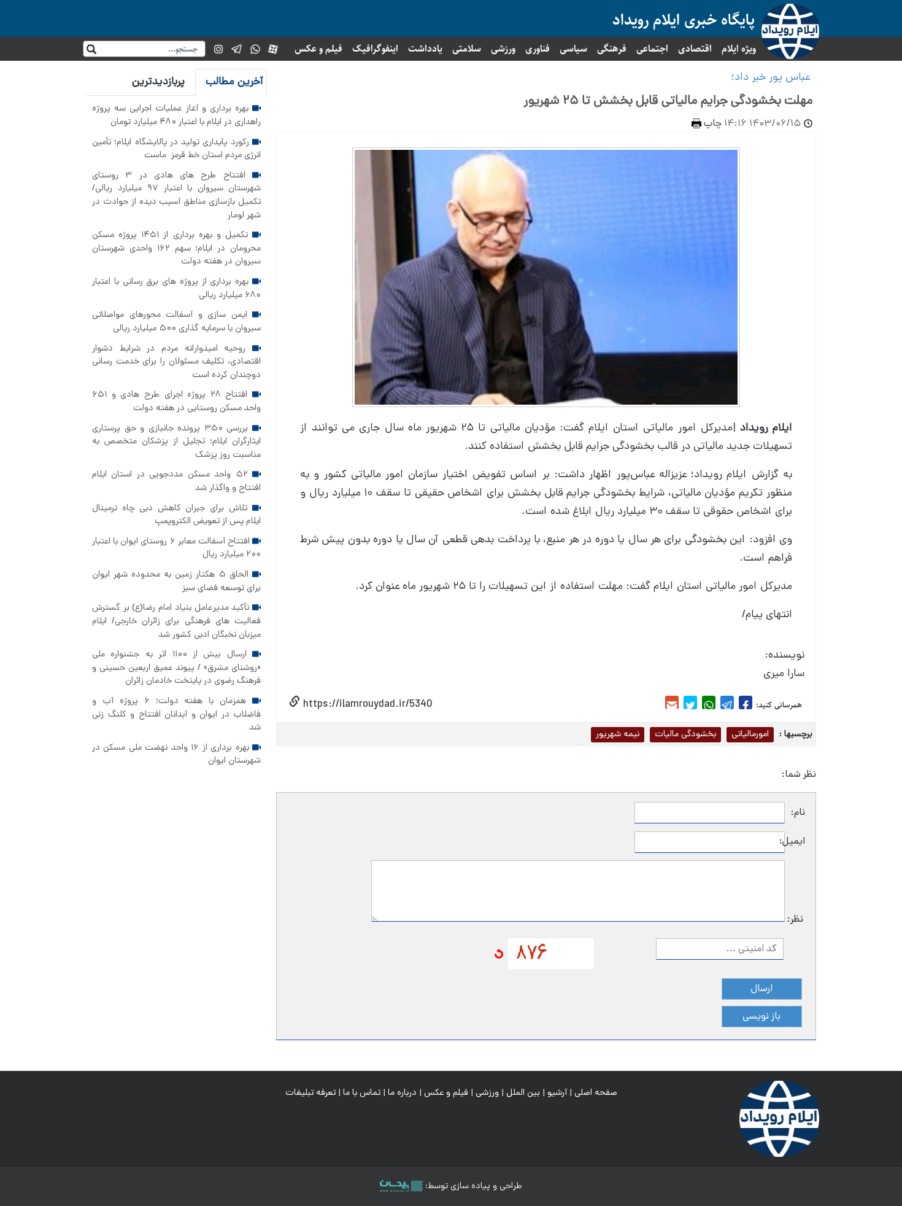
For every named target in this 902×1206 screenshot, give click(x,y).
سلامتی (466, 48)
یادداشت (425, 48)
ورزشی (503, 48)
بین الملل (523, 1093)
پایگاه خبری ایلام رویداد (683, 20)
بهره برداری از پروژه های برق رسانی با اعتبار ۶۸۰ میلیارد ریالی (176, 288)
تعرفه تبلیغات (310, 1093)
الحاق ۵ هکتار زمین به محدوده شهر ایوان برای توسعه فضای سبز (176, 581)
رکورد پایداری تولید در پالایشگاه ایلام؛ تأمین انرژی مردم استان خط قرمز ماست (176, 149)
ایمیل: (795, 841)
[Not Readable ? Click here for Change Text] (499, 954)
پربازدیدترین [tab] (158, 82)
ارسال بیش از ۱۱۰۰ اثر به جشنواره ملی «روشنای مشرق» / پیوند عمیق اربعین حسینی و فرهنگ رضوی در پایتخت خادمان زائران (176, 668)
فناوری (537, 48)
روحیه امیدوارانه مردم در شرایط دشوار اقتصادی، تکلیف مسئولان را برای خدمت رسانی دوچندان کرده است (176, 362)
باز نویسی (761, 1017)
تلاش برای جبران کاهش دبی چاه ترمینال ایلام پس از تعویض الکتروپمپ (176, 515)
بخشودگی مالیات (685, 734)
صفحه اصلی (595, 1093)
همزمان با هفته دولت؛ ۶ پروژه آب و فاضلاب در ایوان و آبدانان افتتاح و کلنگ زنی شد (176, 714)
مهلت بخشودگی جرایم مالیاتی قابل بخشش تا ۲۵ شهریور (668, 101)
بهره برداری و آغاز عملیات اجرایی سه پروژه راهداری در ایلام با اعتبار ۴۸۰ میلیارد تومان (176, 115)
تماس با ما (361, 1093)
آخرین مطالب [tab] (234, 82)
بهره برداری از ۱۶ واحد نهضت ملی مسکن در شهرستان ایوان (176, 754)
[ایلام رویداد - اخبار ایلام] (779, 1119)
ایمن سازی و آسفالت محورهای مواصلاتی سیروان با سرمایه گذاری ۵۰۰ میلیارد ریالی (176, 321)
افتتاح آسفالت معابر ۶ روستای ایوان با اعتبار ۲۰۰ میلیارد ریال (176, 548)
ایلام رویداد (766, 428)
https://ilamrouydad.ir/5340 (366, 704)
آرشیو (557, 1093)
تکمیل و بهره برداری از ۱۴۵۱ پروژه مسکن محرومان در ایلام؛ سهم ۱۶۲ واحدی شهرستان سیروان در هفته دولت (176, 248)
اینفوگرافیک (375, 48)
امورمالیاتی (750, 734)
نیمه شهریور (617, 734)
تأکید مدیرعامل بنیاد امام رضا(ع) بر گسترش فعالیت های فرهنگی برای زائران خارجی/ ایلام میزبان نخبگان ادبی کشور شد (176, 621)
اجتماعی (652, 48)
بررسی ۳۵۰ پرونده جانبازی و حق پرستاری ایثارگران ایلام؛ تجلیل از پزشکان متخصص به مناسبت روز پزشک (176, 442)
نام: (798, 813)
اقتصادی (695, 48)
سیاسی (573, 48)
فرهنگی (611, 48)
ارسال (762, 989)
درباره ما (402, 1093)
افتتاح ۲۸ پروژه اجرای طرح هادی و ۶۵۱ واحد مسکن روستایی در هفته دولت (176, 401)
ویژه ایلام (739, 48)
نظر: (795, 919)
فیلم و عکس (318, 48)
